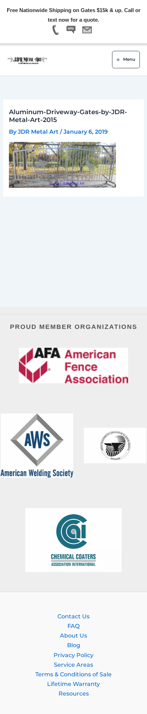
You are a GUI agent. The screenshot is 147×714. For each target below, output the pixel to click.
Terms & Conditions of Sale (73, 674)
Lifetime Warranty (73, 683)
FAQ (73, 625)
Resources (74, 693)
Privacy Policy (73, 655)
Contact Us (73, 616)
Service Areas (73, 664)
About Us (73, 635)
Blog (73, 645)
